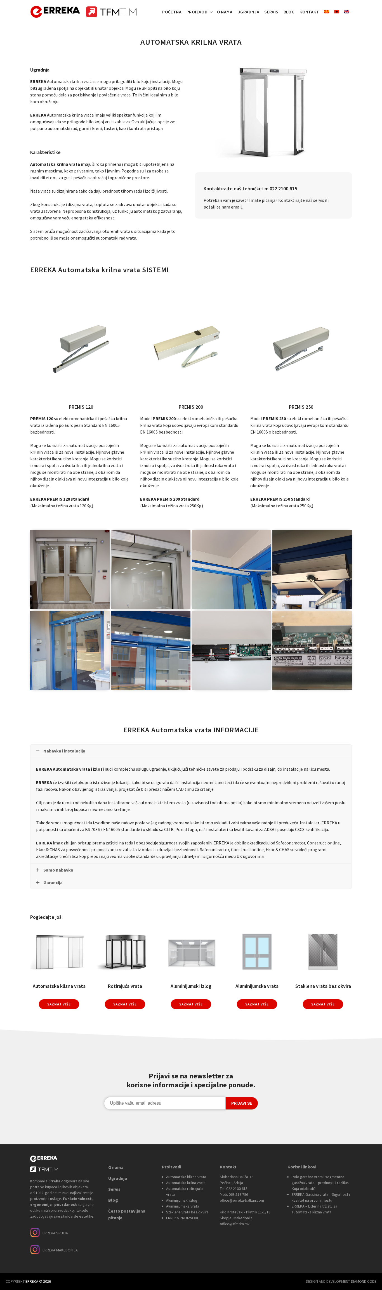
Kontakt (309, 12)
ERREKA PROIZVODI (182, 1217)
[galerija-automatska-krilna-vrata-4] (312, 569)
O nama (224, 12)
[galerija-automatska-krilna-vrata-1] (70, 569)
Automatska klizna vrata (186, 1176)
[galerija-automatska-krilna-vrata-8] (231, 650)
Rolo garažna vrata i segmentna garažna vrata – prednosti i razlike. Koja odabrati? (320, 1182)
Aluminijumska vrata (182, 1206)
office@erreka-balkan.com (242, 1200)
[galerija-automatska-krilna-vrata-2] (150, 569)
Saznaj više (59, 1004)
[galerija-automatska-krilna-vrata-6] (150, 650)
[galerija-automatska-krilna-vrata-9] (312, 650)
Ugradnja (248, 12)
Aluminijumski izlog (181, 1200)
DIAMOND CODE (363, 1281)
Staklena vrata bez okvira (187, 1212)
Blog (289, 12)
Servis (271, 12)
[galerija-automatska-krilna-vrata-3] (231, 569)
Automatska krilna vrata (186, 1182)
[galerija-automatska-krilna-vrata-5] (70, 650)
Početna (171, 12)
